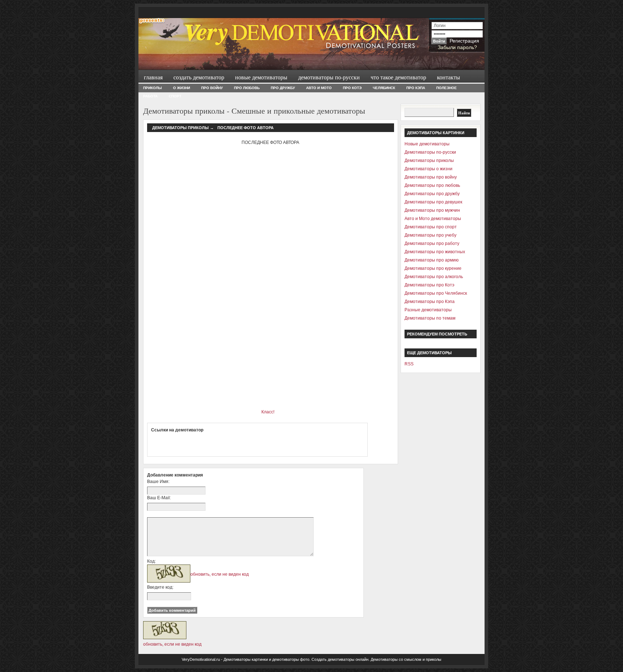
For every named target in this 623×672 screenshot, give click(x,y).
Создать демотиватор (198, 77)
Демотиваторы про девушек (433, 202)
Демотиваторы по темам (430, 318)
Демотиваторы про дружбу (432, 193)
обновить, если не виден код (219, 574)
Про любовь (247, 88)
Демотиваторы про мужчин (432, 210)
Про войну (212, 88)
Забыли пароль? (457, 47)
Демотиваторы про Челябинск (436, 293)
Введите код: (160, 587)
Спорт (175, 96)
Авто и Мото (319, 88)
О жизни (181, 88)
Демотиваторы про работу (432, 243)
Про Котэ (352, 88)
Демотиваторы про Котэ (429, 284)
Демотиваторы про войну (431, 177)
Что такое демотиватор (398, 77)
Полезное (446, 88)
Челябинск (384, 88)
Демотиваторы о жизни (428, 168)
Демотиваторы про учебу (430, 235)
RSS (409, 363)
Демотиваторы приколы (180, 128)
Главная (153, 77)
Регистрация (464, 41)
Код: (151, 561)
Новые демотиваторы (261, 77)
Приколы (152, 88)
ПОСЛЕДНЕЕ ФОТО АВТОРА (245, 128)
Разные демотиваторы (428, 309)
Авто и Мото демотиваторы (433, 218)
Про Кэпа (415, 88)
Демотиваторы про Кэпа (430, 301)
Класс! (267, 411)
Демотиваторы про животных (435, 251)
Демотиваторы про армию (432, 260)
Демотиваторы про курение (433, 268)
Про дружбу (283, 88)
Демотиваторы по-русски (329, 77)
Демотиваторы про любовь (432, 185)
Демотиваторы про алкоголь (434, 276)
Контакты (448, 77)
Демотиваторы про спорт (431, 226)
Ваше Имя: (158, 481)
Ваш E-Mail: (159, 497)
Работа (150, 96)
